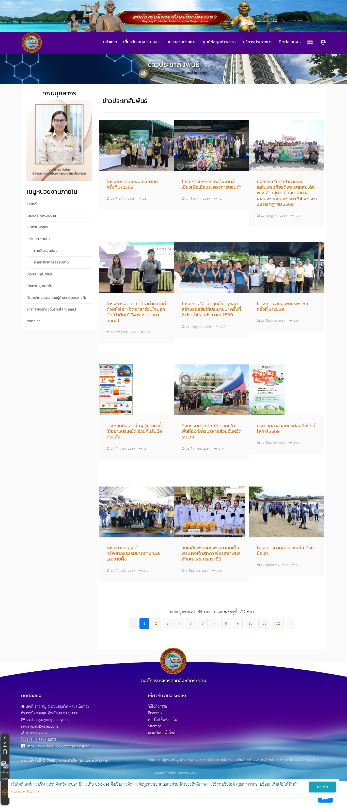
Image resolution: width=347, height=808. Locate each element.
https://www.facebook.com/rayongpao (57, 746)
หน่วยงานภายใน (38, 239)
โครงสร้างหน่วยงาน (41, 215)
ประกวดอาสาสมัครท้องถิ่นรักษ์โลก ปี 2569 (286, 428)
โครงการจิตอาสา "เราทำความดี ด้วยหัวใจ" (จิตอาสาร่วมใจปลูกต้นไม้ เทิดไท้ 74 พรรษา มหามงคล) (136, 312)
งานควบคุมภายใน (39, 286)
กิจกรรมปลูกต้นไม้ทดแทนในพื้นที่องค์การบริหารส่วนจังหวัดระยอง (212, 431)
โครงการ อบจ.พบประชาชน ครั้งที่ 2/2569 (282, 306)
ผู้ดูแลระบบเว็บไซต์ (161, 732)
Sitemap (155, 726)
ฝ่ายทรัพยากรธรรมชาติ (51, 262)
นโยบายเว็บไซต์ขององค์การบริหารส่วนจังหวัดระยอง (286, 760)
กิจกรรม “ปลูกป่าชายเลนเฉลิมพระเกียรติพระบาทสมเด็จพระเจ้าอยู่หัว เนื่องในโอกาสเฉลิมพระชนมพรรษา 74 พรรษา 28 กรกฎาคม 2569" (287, 193)
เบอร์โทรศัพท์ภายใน (162, 719)
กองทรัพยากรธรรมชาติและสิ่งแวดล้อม (179, 73)
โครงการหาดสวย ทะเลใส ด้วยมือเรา (285, 550)
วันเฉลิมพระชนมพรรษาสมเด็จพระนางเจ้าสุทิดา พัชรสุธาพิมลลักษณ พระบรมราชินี (211, 553)
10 (250, 623)
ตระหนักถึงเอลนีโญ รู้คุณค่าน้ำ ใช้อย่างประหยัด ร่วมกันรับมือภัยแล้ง (135, 431)
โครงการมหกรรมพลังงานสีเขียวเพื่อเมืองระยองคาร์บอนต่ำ (212, 184)
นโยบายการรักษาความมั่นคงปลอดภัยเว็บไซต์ (223, 760)
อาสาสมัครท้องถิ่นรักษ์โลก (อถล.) (51, 309)
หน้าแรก (110, 42)
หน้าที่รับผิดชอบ (38, 227)
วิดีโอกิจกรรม (157, 706)
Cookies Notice (25, 792)
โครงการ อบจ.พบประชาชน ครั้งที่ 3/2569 (132, 184)
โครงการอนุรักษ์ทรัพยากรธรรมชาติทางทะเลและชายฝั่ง (133, 553)
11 (264, 623)
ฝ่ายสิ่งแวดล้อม (45, 250)
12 (278, 623)
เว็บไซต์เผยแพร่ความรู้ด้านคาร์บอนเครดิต (56, 297)
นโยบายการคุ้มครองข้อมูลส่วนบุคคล (170, 760)
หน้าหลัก (32, 203)
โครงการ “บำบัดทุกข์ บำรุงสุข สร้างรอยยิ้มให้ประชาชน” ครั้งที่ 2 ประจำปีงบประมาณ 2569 (211, 309)
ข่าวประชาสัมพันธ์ (39, 274)
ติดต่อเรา (33, 321)
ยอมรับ (322, 787)
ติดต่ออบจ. (155, 713)
